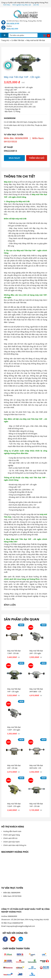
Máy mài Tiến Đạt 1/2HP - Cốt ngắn (14, 804)
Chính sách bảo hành (11, 842)
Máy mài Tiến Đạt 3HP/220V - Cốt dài (36, 768)
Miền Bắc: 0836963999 (11, 892)
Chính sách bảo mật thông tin (14, 845)
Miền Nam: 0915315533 (12, 896)
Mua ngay (14, 158)
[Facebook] (5, 939)
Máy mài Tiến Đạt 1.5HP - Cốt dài (14, 652)
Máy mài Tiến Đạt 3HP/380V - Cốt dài (36, 691)
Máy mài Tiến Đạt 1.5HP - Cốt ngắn (14, 728)
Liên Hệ (36, 5)
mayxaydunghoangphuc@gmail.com (20, 926)
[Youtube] (13, 939)
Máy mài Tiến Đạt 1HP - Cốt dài (36, 804)
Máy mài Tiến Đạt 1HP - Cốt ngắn (14, 690)
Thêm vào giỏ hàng (36, 159)
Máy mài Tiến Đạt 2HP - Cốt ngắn (36, 652)
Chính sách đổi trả (10, 838)
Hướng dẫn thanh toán (12, 831)
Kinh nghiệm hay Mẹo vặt (22, 5)
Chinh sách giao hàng (11, 835)
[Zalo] (20, 939)
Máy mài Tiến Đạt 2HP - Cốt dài (14, 766)
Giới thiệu (7, 5)
